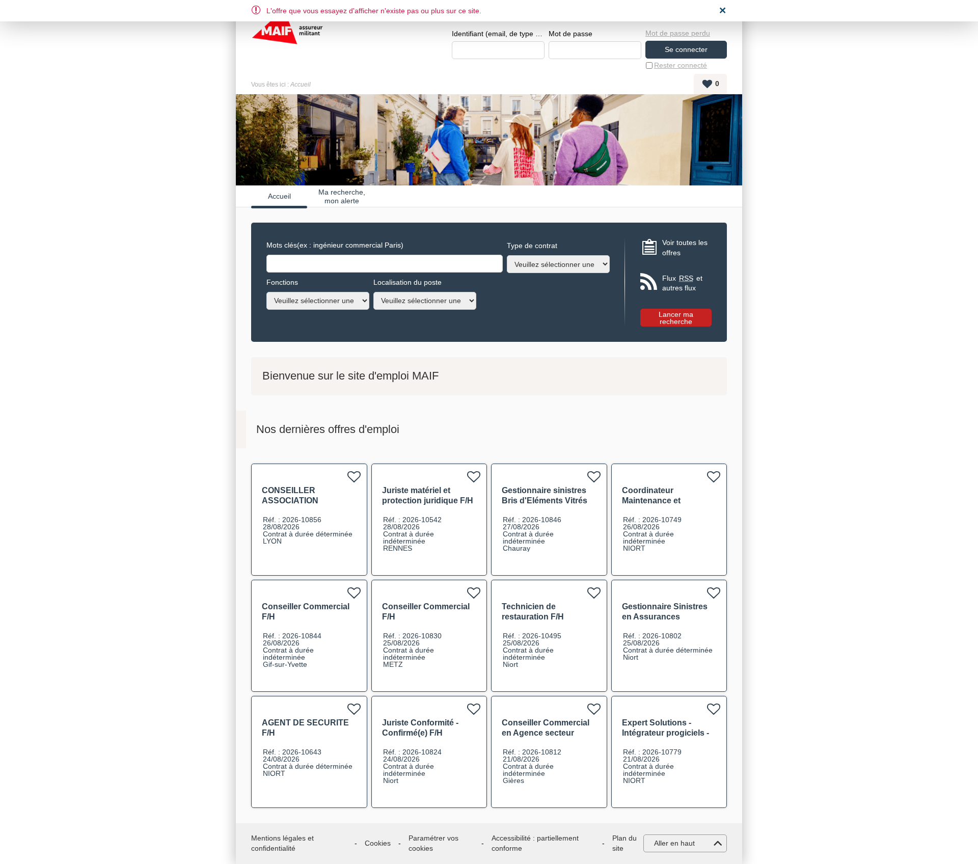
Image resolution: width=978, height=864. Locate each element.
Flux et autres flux (682, 283)
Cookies (378, 843)
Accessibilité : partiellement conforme (535, 843)
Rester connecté (680, 65)
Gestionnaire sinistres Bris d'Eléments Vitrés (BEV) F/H (544, 500)
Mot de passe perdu (677, 33)
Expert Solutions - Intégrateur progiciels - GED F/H (665, 732)
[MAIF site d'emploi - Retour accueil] (287, 36)
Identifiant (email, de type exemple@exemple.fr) (498, 34)
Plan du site (624, 843)
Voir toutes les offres (685, 247)
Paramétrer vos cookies (433, 843)
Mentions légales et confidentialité (282, 843)
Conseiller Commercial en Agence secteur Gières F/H (545, 732)
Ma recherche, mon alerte (341, 196)
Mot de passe (570, 34)
